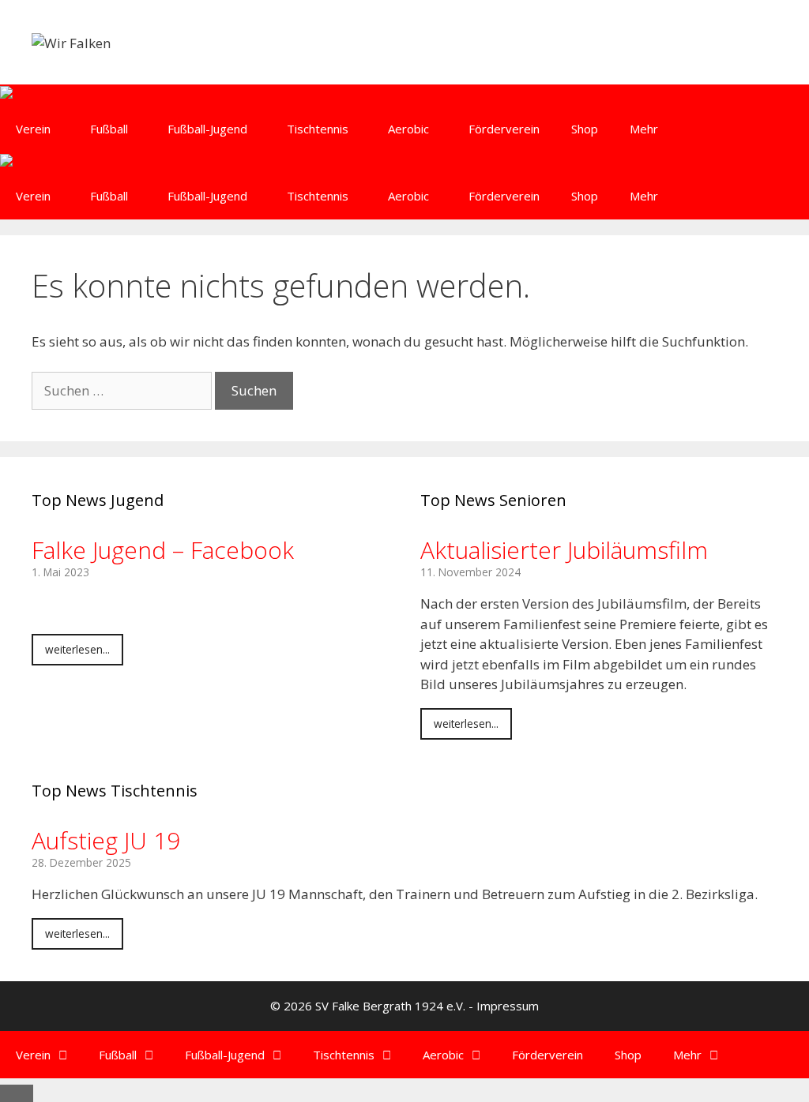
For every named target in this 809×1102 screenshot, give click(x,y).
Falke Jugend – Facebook (163, 550)
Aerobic (408, 129)
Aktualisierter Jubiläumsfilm (564, 550)
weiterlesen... (77, 649)
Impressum (507, 1006)
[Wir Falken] (34, 95)
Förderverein (504, 129)
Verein (33, 129)
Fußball (109, 129)
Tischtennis (317, 129)
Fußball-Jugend (207, 129)
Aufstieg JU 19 (106, 840)
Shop (584, 129)
